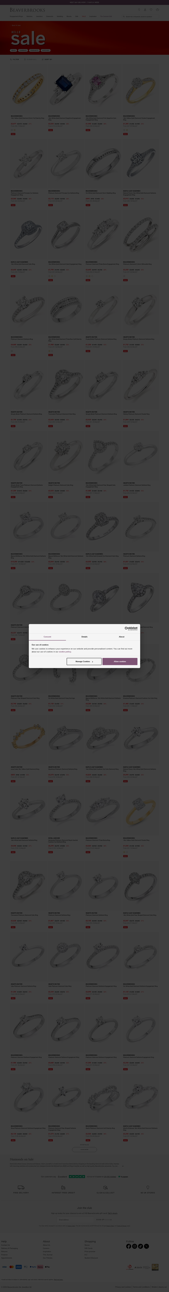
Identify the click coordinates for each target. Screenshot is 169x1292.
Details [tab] (85, 637)
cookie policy (65, 652)
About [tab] (121, 637)
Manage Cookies (83, 661)
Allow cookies (120, 661)
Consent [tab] (47, 637)
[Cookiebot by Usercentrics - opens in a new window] (126, 628)
